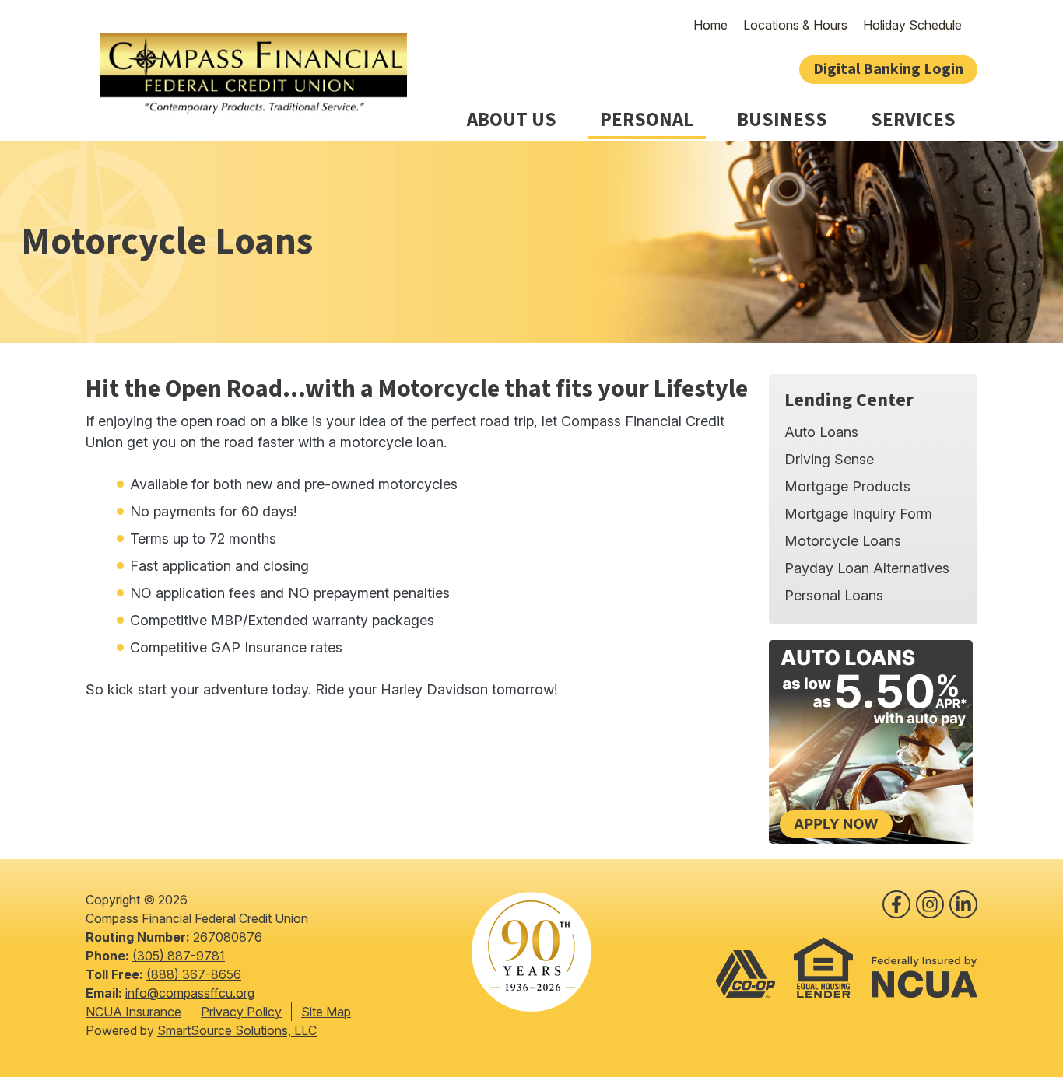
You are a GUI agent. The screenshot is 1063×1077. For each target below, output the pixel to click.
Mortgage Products (847, 486)
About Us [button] (511, 120)
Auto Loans (821, 432)
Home (710, 25)
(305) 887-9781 (178, 955)
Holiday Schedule (912, 25)
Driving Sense (829, 459)
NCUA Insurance (133, 1011)
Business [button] (782, 120)
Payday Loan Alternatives (866, 568)
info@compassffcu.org (189, 993)
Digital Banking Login (888, 69)
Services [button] (913, 120)
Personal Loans (833, 595)
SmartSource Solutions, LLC (237, 1030)
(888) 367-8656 (193, 974)
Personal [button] (646, 120)
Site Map (326, 1011)
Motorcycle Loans (842, 541)
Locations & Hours (795, 25)
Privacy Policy (241, 1011)
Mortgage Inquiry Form (858, 513)
